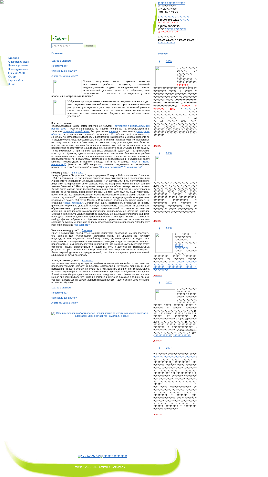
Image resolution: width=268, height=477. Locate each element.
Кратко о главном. (61, 60)
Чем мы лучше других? (64, 71)
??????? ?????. (182, 335)
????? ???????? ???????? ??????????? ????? (175, 263)
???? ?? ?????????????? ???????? (174, 357)
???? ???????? (166, 42)
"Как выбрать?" (82, 224)
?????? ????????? (175, 29)
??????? (184, 19)
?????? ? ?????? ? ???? (171, 3)
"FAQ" (134, 161)
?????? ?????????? (181, 247)
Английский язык (18, 61)
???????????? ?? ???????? (173, 16)
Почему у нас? (59, 66)
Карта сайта (15, 80)
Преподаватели (18, 69)
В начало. (77, 172)
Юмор (12, 76)
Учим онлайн (16, 72)
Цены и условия (18, 65)
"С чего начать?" (133, 167)
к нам (112, 131)
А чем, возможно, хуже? (64, 76)
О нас (11, 84)
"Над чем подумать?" (111, 167)
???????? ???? (162, 335)
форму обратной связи (76, 131)
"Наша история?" (73, 203)
